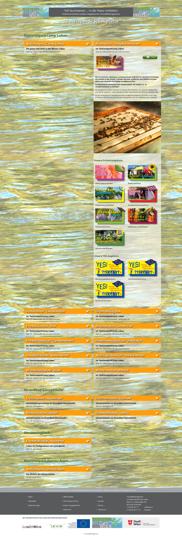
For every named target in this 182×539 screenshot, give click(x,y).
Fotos (153, 57)
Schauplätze (59, 4)
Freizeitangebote (90, 4)
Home (50, 4)
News (30, 497)
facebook (147, 510)
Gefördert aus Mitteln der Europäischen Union (120, 490)
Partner (100, 505)
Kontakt (101, 501)
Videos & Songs (34, 505)
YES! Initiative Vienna (70, 501)
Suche (132, 4)
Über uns (124, 4)
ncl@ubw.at (148, 507)
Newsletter (103, 4)
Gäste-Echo (113, 4)
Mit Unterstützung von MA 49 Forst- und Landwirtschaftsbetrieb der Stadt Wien (74, 490)
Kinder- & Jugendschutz (71, 505)
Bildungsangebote (73, 4)
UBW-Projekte (68, 497)
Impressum (102, 510)
